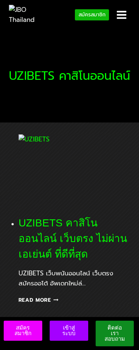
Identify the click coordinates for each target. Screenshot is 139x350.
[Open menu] (121, 14)
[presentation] (74, 171)
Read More (39, 300)
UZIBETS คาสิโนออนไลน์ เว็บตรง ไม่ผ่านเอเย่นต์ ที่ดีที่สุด (73, 238)
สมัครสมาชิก (92, 15)
